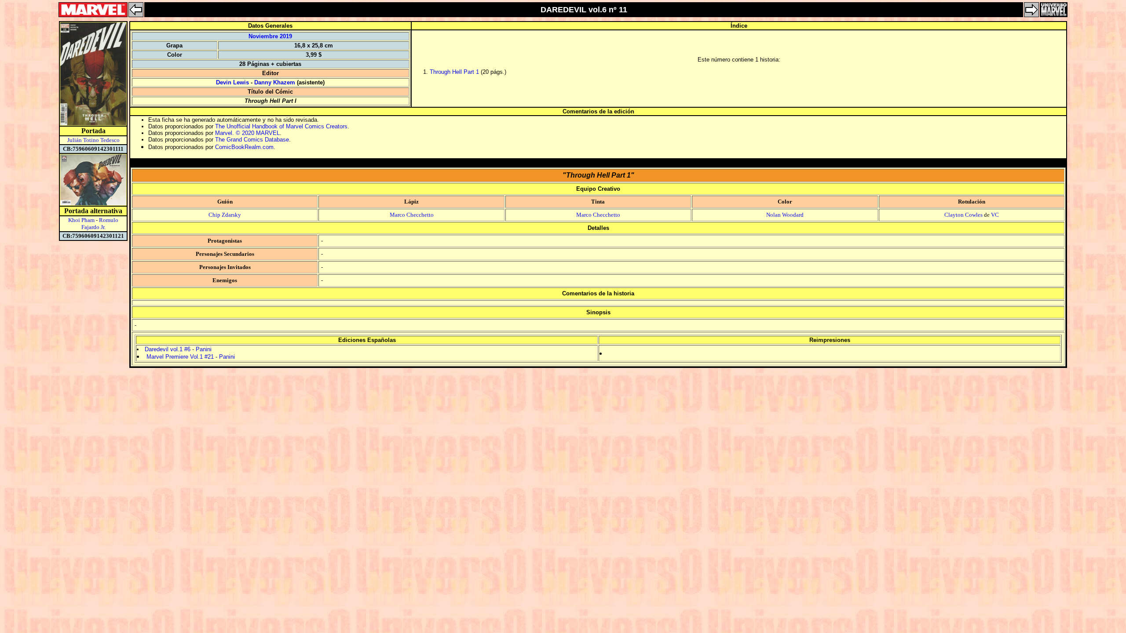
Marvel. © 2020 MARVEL (247, 133)
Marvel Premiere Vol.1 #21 (180, 356)
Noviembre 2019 (270, 36)
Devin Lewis (232, 82)
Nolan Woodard (785, 214)
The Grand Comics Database (252, 139)
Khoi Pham (81, 220)
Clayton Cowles (963, 214)
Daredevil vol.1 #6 (167, 349)
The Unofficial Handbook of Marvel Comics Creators (281, 126)
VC (995, 214)
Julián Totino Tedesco (93, 140)
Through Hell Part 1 (454, 72)
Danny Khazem (274, 82)
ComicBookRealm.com (244, 147)
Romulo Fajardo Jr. (100, 223)
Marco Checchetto (412, 214)
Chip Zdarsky (224, 214)
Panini (204, 349)
